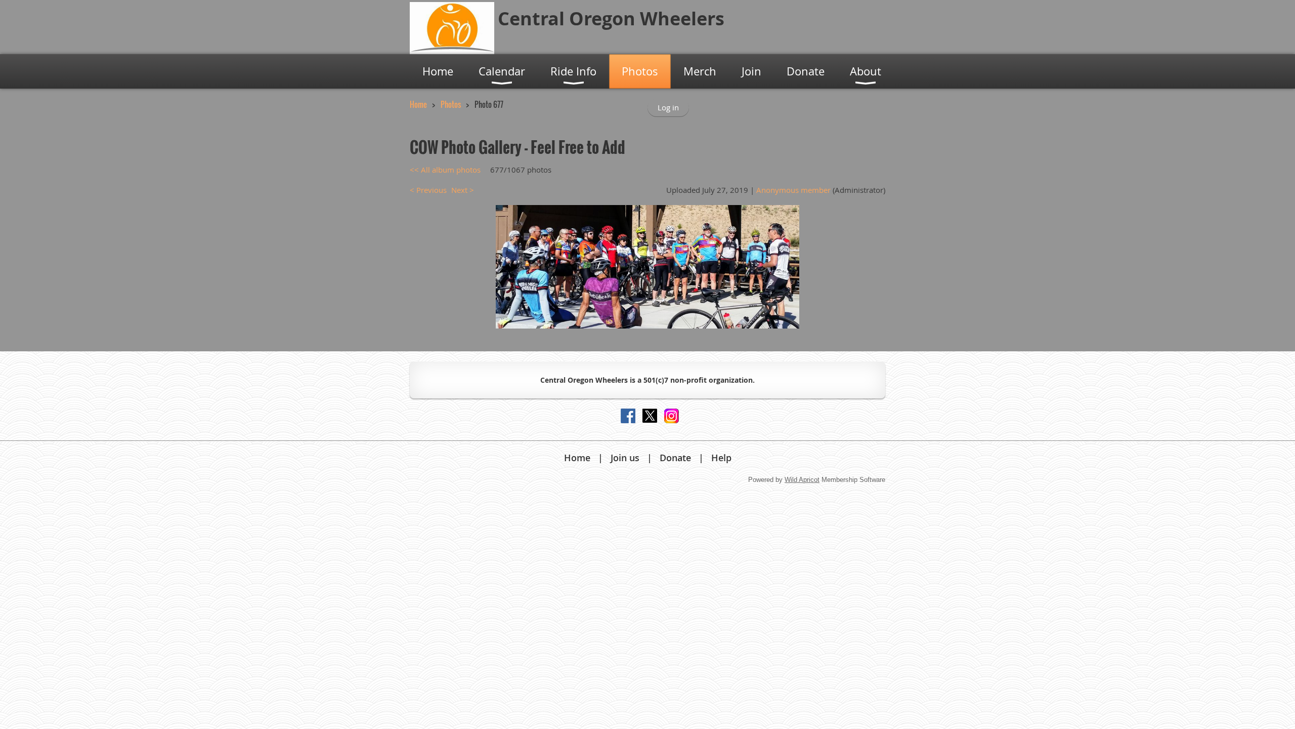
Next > (462, 190)
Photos (451, 104)
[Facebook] (628, 416)
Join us (625, 458)
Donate (675, 458)
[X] (649, 416)
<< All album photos (445, 170)
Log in (668, 107)
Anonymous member (793, 190)
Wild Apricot (802, 479)
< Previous (428, 190)
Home (418, 104)
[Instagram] (671, 416)
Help (721, 458)
